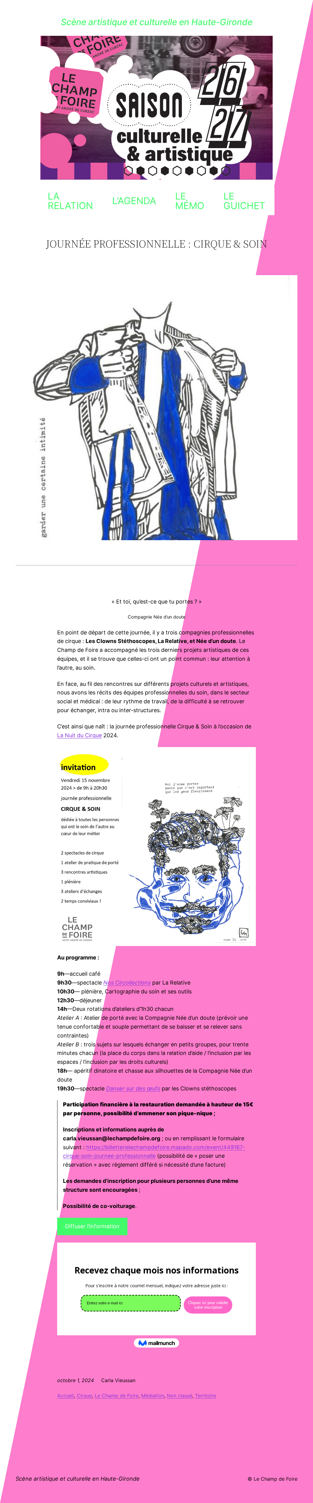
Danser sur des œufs (133, 1088)
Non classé (179, 1396)
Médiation (152, 1396)
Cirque (84, 1396)
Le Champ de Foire (116, 1396)
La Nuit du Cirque (79, 735)
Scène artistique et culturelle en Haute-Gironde (156, 22)
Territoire (205, 1396)
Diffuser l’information (92, 1226)
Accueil (65, 1396)
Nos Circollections (127, 982)
